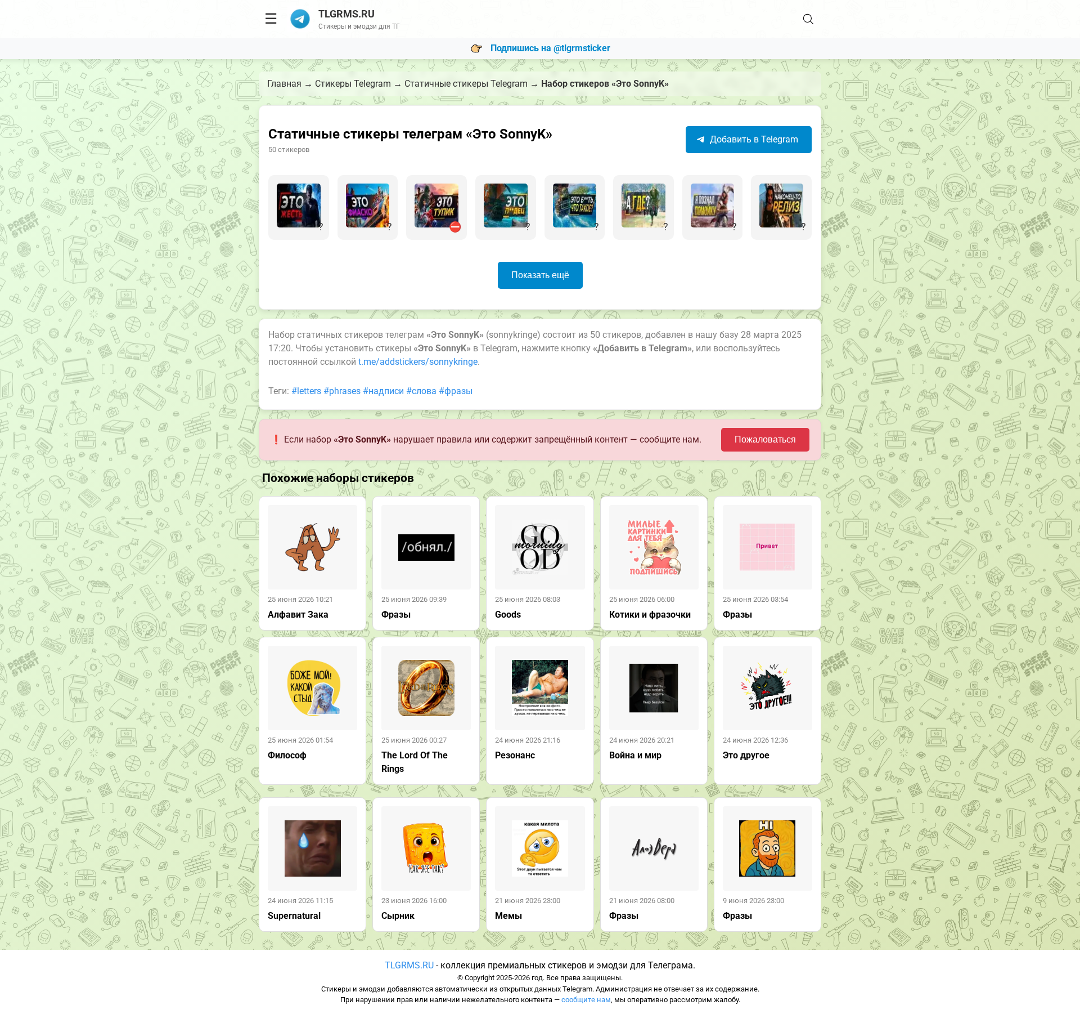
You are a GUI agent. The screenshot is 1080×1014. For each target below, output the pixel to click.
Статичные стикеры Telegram (466, 83)
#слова (421, 391)
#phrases (342, 391)
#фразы (455, 391)
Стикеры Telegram (353, 83)
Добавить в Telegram (753, 139)
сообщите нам (586, 999)
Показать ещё (540, 275)
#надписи (383, 391)
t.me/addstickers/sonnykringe (418, 361)
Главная (284, 83)
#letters (306, 391)
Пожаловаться (765, 439)
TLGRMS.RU (409, 965)
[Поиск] (808, 19)
